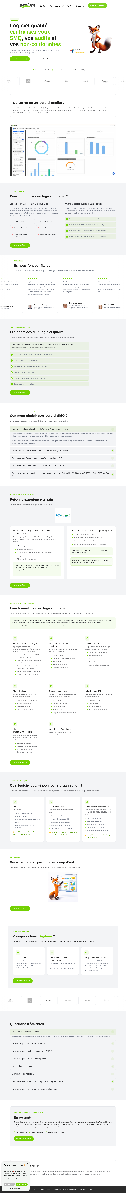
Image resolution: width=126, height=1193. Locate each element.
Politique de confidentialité (53, 1189)
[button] (16, 1188)
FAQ (91, 1189)
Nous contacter (83, 1189)
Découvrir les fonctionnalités (40, 59)
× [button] (27, 1163)
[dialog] (16, 1176)
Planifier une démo (18, 59)
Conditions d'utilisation (69, 1189)
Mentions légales (39, 1189)
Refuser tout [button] (9, 1184)
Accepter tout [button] (21, 1184)
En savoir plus (16, 1181)
